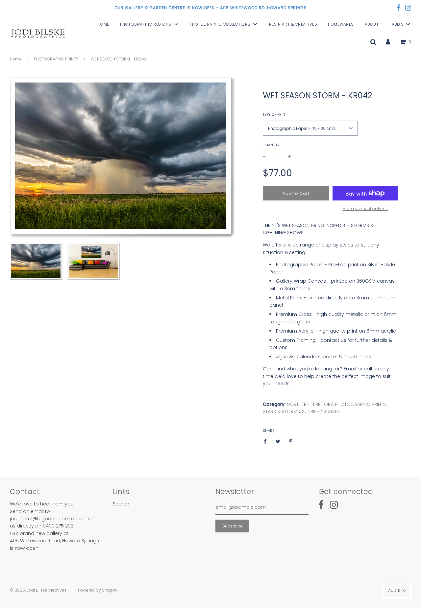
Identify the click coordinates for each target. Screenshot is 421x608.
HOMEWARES (341, 24)
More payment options (365, 208)
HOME (103, 24)
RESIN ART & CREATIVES (293, 24)
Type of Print (275, 114)
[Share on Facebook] (267, 441)
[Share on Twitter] (278, 441)
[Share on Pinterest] (291, 441)
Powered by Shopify (97, 590)
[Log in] (388, 41)
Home (16, 59)
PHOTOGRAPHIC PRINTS (56, 59)
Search (121, 504)
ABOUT (372, 24)
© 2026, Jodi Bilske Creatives (38, 590)
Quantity (271, 145)
